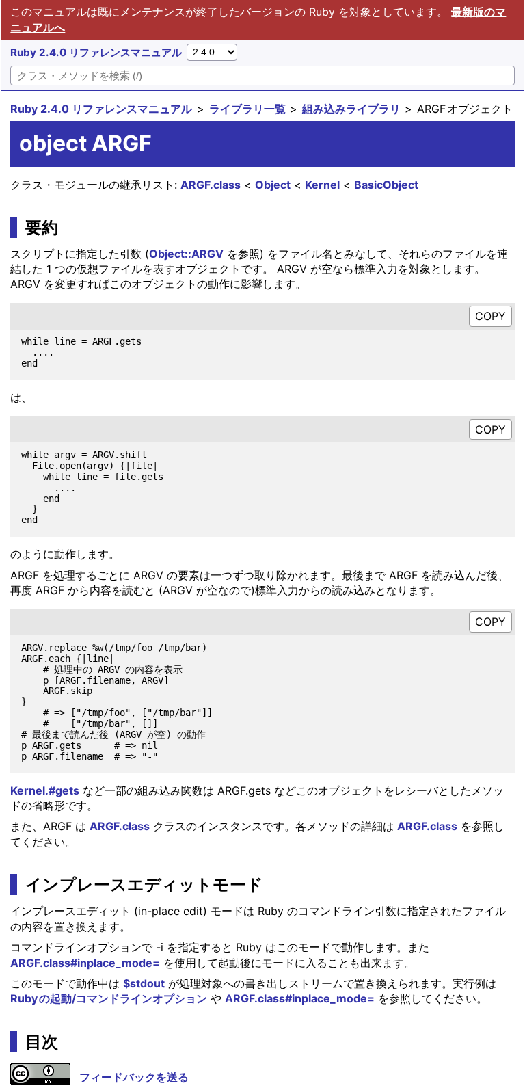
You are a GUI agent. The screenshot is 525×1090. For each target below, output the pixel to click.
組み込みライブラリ (351, 109)
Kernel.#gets (44, 790)
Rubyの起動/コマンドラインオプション (108, 998)
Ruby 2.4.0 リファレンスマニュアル (96, 52)
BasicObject (386, 184)
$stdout (144, 983)
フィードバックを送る (134, 1077)
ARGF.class (210, 184)
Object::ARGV (186, 254)
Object (273, 184)
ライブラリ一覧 (247, 109)
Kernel (322, 184)
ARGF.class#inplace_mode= (85, 963)
